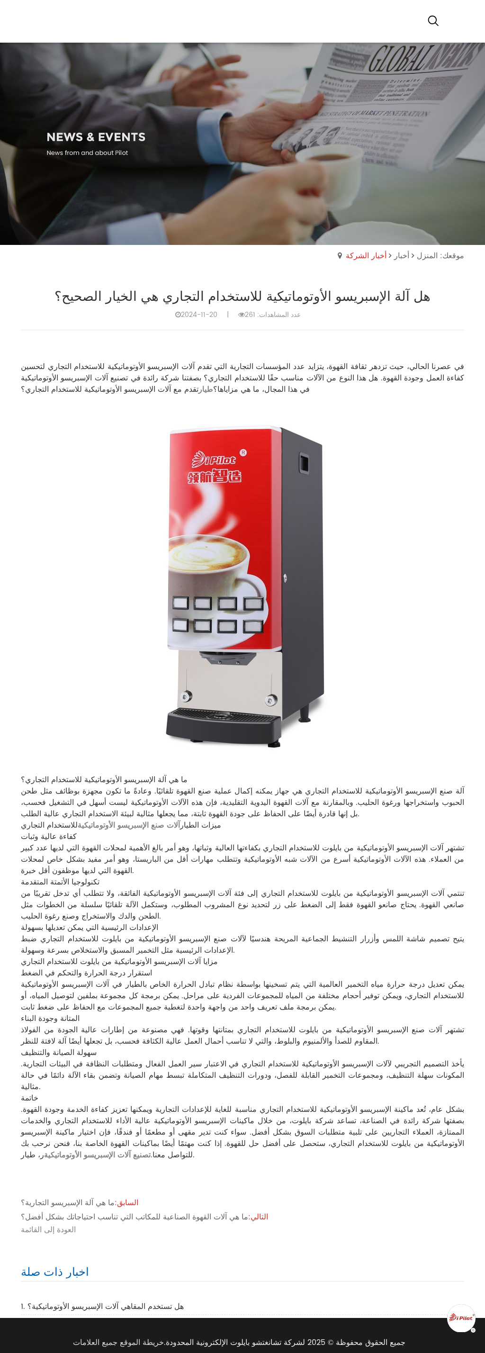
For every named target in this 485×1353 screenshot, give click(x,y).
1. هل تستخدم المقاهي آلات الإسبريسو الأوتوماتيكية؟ (102, 1306)
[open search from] (433, 20)
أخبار (401, 256)
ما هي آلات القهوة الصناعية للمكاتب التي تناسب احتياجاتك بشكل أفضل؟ (134, 1217)
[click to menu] (457, 21)
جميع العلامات (95, 1342)
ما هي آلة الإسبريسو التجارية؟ (68, 1203)
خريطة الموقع (142, 1342)
